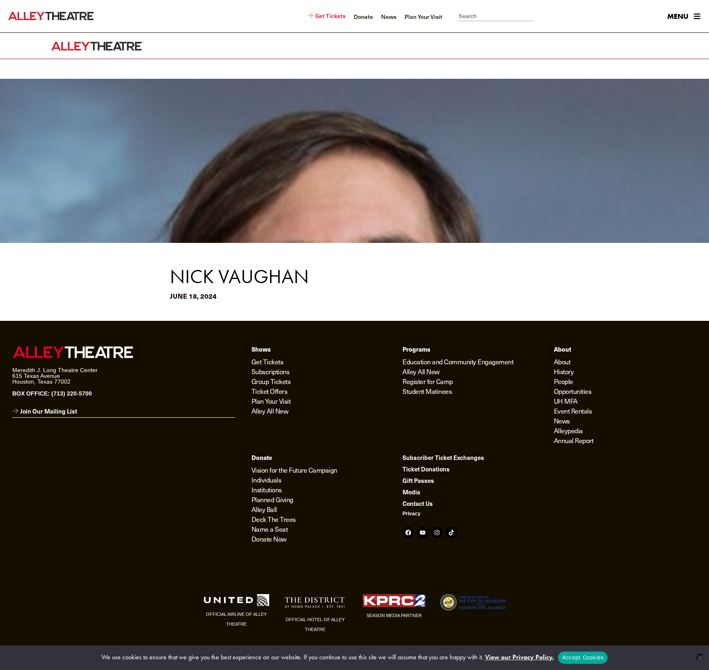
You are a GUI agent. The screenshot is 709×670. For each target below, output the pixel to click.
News (562, 420)
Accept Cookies (583, 657)
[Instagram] (437, 532)
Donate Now (269, 539)
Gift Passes (418, 480)
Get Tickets (268, 361)
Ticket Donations (426, 469)
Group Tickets (271, 381)
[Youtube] (422, 532)
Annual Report (574, 440)
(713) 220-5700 (71, 393)
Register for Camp (428, 381)
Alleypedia (568, 430)
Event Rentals (573, 411)
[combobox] (496, 16)
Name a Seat (270, 529)
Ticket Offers (270, 391)
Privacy (412, 514)
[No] (700, 657)
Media (411, 492)
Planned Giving (272, 499)
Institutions (267, 489)
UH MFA (566, 401)
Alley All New (270, 411)
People (563, 381)
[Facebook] (408, 532)
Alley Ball (264, 509)
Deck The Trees (274, 519)
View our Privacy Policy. (519, 657)
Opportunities (573, 391)
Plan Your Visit (271, 401)
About (562, 361)
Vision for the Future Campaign (294, 470)
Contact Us (418, 503)
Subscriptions (271, 371)
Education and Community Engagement (458, 361)
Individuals (266, 480)
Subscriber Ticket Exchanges (443, 457)
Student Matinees (427, 391)
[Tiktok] (451, 532)
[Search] (537, 16)
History (564, 371)
